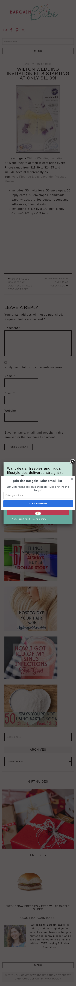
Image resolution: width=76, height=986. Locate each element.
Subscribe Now (38, 503)
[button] (37, 480)
